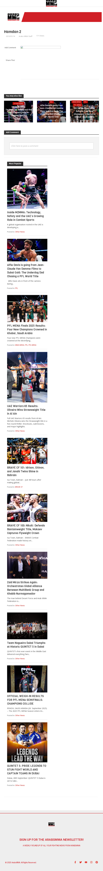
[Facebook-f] (75, 862)
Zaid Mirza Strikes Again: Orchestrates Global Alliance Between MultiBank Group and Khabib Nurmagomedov (25, 588)
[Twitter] (80, 862)
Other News (18, 103)
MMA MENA (77, 102)
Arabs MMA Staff (25, 36)
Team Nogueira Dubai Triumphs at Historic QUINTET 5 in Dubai (26, 645)
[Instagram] (91, 862)
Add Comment (10, 47)
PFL (51, 102)
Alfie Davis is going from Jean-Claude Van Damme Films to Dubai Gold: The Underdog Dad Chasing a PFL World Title (51, 111)
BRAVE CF (19, 487)
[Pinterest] (96, 862)
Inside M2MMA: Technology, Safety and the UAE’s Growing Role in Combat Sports (18, 111)
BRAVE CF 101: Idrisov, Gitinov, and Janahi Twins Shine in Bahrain (25, 471)
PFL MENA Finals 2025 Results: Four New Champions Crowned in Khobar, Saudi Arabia (84, 112)
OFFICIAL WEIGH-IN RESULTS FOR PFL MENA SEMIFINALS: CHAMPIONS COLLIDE (25, 700)
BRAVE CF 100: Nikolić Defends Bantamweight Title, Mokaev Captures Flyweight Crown (26, 529)
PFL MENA (77, 105)
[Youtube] (86, 862)
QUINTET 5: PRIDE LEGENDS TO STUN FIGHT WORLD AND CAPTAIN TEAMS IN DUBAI (26, 769)
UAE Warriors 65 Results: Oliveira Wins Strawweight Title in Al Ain (26, 410)
